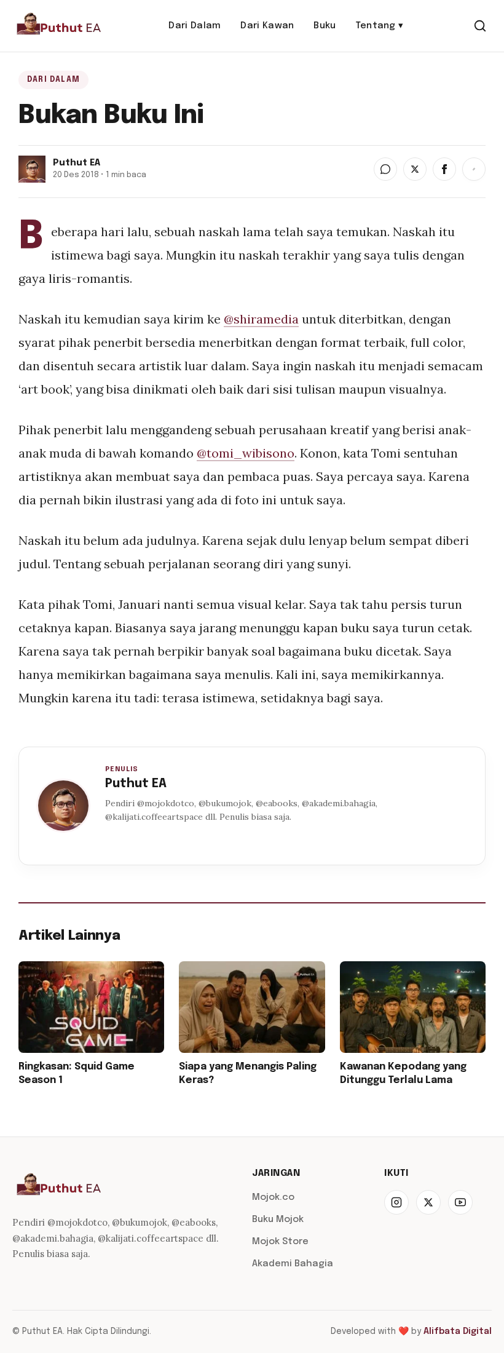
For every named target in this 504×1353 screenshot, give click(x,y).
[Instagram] (396, 1202)
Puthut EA (136, 783)
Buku (324, 26)
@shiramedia (261, 319)
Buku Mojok (278, 1219)
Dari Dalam (194, 26)
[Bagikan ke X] (415, 169)
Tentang (380, 26)
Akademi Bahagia (292, 1264)
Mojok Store (280, 1242)
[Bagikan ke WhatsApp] (385, 169)
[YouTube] (460, 1202)
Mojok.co (273, 1197)
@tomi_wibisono (245, 453)
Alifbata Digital (457, 1331)
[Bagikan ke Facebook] (444, 169)
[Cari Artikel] (480, 26)
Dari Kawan (267, 26)
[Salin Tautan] (474, 169)
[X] (428, 1202)
